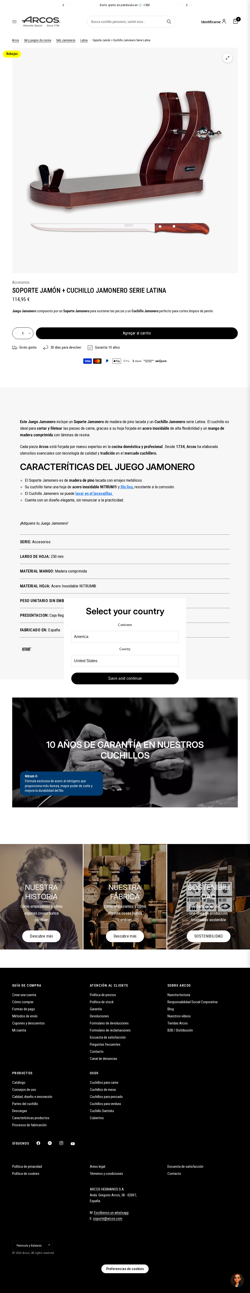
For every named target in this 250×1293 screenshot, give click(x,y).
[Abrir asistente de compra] (237, 1280)
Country (125, 649)
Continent (125, 625)
